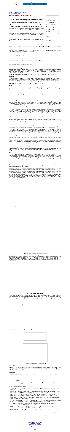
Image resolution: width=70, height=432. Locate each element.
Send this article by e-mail (52, 29)
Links (14, 375)
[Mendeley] (46, 36)
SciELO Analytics (51, 16)
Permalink (49, 40)
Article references (51, 22)
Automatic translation (51, 27)
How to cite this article (52, 24)
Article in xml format (51, 20)
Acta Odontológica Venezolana (18, 12)
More (48, 36)
